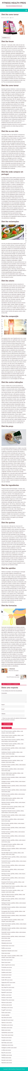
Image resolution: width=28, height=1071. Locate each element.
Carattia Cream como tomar (7, 945)
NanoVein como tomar (6, 1062)
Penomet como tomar (6, 1037)
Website (3, 713)
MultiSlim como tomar (6, 1055)
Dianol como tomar (5, 962)
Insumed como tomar (6, 975)
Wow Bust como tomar (6, 960)
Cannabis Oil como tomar (7, 1020)
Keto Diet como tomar (6, 1017)
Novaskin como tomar (6, 1060)
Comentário (4, 693)
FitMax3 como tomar (6, 1057)
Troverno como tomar (6, 990)
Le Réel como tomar (6, 1050)
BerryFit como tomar (6, 1052)
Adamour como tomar (6, 1022)
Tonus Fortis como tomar (7, 1035)
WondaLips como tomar (7, 1007)
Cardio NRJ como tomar (6, 980)
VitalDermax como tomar (7, 1045)
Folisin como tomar (5, 1012)
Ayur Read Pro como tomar (7, 987)
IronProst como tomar (6, 1005)
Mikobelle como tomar (6, 943)
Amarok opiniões (5, 1015)
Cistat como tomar (5, 953)
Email (2, 709)
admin (12, 17)
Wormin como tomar (6, 970)
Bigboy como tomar (6, 985)
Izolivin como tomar (6, 940)
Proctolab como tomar (6, 967)
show (8, 37)
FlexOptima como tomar (7, 1025)
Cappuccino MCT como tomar (8, 982)
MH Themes (22, 1069)
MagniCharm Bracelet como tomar (9, 950)
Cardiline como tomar (6, 972)
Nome (2, 704)
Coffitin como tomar (6, 948)
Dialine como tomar (6, 1030)
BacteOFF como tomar (6, 992)
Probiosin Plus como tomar (7, 1000)
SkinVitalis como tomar (6, 1042)
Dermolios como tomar (6, 1027)
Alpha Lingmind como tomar (8, 965)
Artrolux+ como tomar (6, 997)
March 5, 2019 (6, 17)
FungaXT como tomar (6, 1010)
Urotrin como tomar (6, 977)
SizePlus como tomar (6, 995)
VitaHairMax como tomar (7, 1032)
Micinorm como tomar (6, 1002)
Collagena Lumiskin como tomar (9, 1047)
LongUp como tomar (6, 1040)
